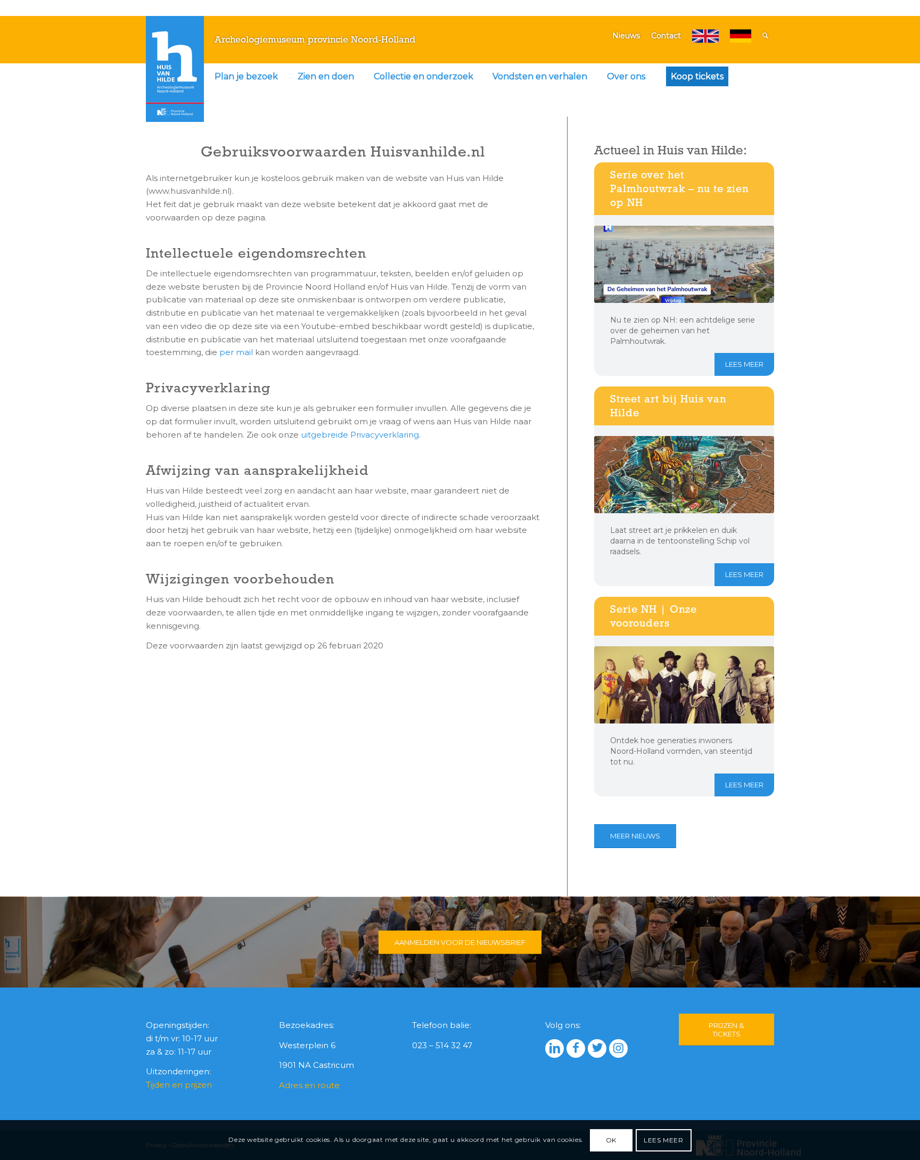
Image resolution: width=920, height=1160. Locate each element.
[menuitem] (246, 76)
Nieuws (626, 35)
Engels (705, 36)
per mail (236, 352)
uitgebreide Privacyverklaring (360, 435)
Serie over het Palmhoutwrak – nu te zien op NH (679, 188)
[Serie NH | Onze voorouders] (684, 684)
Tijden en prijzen (179, 1085)
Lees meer (744, 364)
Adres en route (309, 1085)
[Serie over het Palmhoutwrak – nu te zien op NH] (684, 264)
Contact (666, 35)
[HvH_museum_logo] (175, 68)
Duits (740, 36)
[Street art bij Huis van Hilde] (684, 474)
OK (611, 1139)
